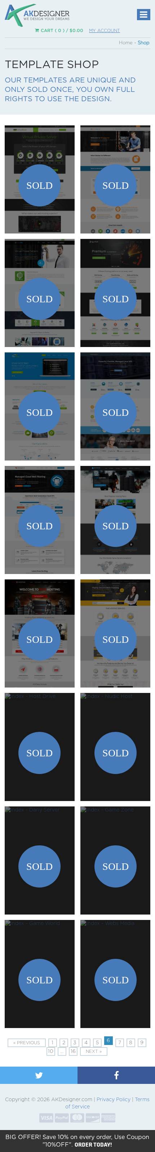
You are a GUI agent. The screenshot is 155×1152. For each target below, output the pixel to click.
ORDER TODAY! (93, 1144)
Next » (94, 1051)
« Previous (26, 1043)
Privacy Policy (113, 1099)
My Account (104, 30)
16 (73, 1051)
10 (50, 1051)
